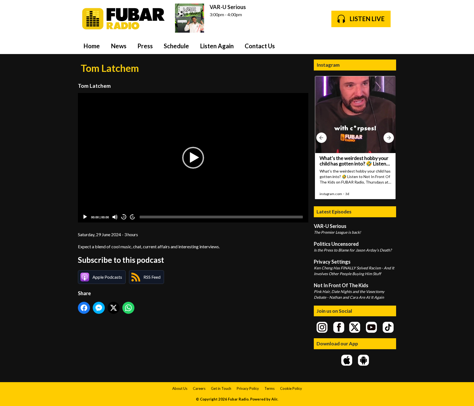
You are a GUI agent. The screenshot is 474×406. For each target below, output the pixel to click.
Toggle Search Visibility (388, 46)
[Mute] (115, 217)
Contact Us (260, 46)
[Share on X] (114, 308)
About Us (179, 388)
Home (91, 46)
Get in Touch (221, 388)
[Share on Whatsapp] (128, 308)
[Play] (85, 217)
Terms (269, 388)
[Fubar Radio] (124, 18)
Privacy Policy (248, 388)
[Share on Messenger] (99, 308)
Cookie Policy (291, 388)
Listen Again (217, 46)
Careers (199, 388)
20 (124, 217)
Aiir (274, 399)
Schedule (176, 46)
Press (145, 46)
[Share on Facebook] (84, 308)
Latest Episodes (334, 211)
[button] (193, 158)
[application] (193, 158)
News (118, 46)
